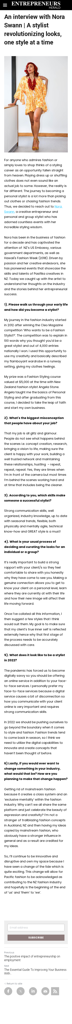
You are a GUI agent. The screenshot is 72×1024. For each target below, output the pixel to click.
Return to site (14, 983)
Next (6, 966)
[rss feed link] (55, 991)
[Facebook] (8, 991)
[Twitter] (21, 991)
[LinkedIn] (33, 991)
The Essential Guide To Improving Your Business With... (35, 971)
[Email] (45, 991)
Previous (9, 952)
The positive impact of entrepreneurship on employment (32, 958)
